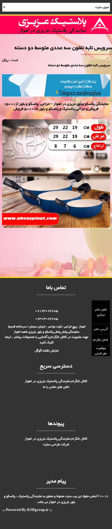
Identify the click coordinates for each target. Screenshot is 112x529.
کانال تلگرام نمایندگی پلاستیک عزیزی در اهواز (56, 381)
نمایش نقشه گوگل (47, 351)
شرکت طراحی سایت (56, 444)
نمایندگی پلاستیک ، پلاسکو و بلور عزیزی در (40, 499)
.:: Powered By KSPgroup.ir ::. (27, 510)
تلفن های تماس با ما (56, 387)
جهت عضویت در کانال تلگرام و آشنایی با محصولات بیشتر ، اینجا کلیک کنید (46, 340)
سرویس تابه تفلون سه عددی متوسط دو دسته (86, 240)
